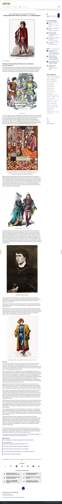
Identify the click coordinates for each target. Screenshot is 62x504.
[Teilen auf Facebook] (11, 466)
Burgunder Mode (12, 459)
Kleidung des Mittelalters (30, 459)
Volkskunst (48, 113)
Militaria (54, 98)
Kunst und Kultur (53, 96)
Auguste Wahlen (57, 76)
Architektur (48, 76)
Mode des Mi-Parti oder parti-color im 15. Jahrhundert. (16, 448)
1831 (50, 40)
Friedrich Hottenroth (54, 81)
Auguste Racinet (52, 76)
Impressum (48, 121)
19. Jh (52, 30)
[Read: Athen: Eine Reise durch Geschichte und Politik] (47, 33)
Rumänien (55, 67)
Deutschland (56, 58)
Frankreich (55, 40)
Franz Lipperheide (20, 459)
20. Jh (52, 52)
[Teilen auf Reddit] (39, 466)
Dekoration (48, 79)
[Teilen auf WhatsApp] (22, 466)
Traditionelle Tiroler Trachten (50, 110)
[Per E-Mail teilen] (5, 466)
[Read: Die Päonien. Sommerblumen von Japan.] (47, 28)
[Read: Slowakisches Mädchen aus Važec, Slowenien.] (47, 51)
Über (47, 118)
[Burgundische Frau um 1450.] (1, 252)
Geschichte (56, 34)
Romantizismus (55, 101)
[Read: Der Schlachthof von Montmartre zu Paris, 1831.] (47, 42)
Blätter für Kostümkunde (9, 434)
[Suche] (59, 7)
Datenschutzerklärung (49, 123)
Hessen (50, 59)
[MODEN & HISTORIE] (6, 3)
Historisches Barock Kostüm (50, 88)
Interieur (55, 91)
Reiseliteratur (48, 101)
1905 (50, 52)
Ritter (51, 101)
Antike (51, 34)
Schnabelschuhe (13, 314)
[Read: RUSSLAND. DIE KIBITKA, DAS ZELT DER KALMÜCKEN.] (47, 62)
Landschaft (57, 96)
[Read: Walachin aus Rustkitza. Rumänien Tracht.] (47, 66)
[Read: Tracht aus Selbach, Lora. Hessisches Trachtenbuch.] (47, 56)
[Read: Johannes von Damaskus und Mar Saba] (47, 23)
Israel (54, 25)
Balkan (53, 34)
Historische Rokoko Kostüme (50, 86)
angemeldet (8, 497)
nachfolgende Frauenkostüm (22, 308)
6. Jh (50, 25)
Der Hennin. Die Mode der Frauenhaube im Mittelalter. (16, 446)
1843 (50, 67)
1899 (50, 30)
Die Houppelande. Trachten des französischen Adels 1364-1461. (19, 440)
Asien (55, 30)
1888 (50, 63)
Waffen (51, 113)
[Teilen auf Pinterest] (28, 466)
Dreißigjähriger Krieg (52, 79)
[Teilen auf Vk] (33, 466)
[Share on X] (16, 466)
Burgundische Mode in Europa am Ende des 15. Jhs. (16, 443)
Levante (57, 25)
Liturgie (50, 26)
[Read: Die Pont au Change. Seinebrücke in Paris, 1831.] (47, 38)
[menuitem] (3, 7)
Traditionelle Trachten (55, 59)
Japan (57, 30)
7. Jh (52, 25)
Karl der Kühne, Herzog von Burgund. (12, 454)
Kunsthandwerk (49, 96)
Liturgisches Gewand (49, 98)
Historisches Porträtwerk (50, 91)
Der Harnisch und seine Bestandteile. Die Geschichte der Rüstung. (19, 451)
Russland (55, 63)
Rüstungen (48, 103)
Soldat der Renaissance (53, 103)
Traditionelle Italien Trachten (50, 108)
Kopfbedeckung (56, 52)
